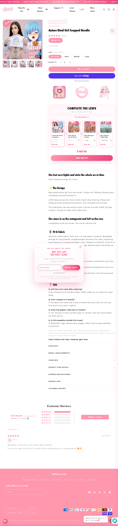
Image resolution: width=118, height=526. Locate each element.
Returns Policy (44, 479)
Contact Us (92, 479)
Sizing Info (82, 360)
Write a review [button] (95, 417)
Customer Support (82, 389)
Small (67, 56)
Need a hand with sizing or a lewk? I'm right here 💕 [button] (96, 518)
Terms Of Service (70, 479)
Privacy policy (76, 521)
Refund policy (65, 521)
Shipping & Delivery (29, 479)
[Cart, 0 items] (113, 9)
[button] (54, 36)
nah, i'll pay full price (59, 272)
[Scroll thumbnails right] (41, 63)
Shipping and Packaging (82, 374)
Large (87, 56)
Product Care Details (82, 367)
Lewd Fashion (15, 521)
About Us (82, 479)
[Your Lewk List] (108, 9)
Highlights (82, 346)
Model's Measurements (82, 353)
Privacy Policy (57, 479)
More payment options (82, 80)
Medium (77, 56)
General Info (82, 381)
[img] (13, 436)
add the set (82, 158)
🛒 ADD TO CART (82, 69)
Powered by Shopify (26, 521)
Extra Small (55, 56)
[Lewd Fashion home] (8, 9)
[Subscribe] (44, 492)
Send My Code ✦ (71, 267)
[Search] (104, 9)
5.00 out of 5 (29, 415)
